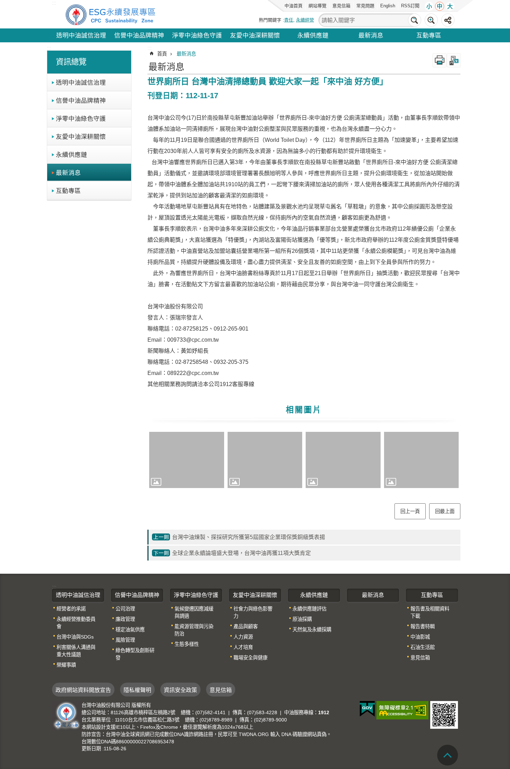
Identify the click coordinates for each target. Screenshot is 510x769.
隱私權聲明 (137, 690)
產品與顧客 (245, 626)
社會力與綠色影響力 (252, 612)
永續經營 (305, 20)
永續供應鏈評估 (309, 609)
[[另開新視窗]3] (343, 460)
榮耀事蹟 (66, 665)
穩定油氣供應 (130, 629)
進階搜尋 (431, 20)
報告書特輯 (422, 626)
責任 (288, 20)
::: (49, 48)
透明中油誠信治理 (81, 35)
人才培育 (243, 647)
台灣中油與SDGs (75, 637)
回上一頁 (410, 511)
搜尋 (414, 20)
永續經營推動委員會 (76, 622)
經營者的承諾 (71, 609)
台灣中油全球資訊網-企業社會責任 (111, 14)
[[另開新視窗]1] (186, 460)
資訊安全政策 (180, 690)
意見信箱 (341, 5)
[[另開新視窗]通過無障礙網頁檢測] (402, 710)
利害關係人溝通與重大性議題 (76, 650)
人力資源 (243, 637)
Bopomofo (453, 60)
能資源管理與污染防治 (194, 630)
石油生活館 (422, 647)
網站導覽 (317, 5)
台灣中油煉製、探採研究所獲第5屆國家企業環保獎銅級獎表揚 (248, 537)
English (387, 5)
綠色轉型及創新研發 (135, 654)
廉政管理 (125, 619)
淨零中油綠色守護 (197, 35)
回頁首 (447, 755)
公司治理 (125, 609)
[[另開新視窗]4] (421, 460)
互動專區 (428, 35)
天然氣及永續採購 (311, 629)
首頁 (162, 54)
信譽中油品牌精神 (139, 35)
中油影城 (420, 637)
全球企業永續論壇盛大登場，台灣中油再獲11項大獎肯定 (241, 553)
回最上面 (444, 511)
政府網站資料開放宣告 (83, 690)
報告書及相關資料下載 (429, 612)
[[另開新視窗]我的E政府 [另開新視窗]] (367, 709)
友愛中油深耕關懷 (255, 35)
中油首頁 (293, 5)
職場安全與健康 (250, 657)
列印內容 (439, 60)
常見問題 (365, 5)
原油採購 (302, 619)
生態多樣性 (187, 644)
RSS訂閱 (410, 5)
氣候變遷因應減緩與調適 (194, 612)
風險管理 (125, 640)
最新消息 (370, 35)
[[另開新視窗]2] (265, 460)
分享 (447, 20)
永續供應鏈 (313, 35)
